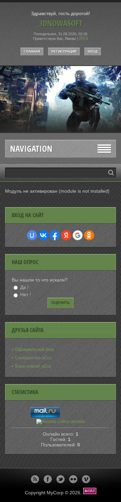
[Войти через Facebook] (55, 235)
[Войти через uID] (32, 235)
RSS (83, 38)
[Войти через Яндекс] (66, 235)
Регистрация (63, 51)
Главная (32, 51)
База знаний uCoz (33, 366)
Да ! (24, 287)
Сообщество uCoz (33, 357)
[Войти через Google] (78, 235)
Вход (92, 51)
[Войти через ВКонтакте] (43, 235)
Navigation (31, 148)
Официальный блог (34, 349)
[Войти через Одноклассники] (89, 235)
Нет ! (25, 295)
